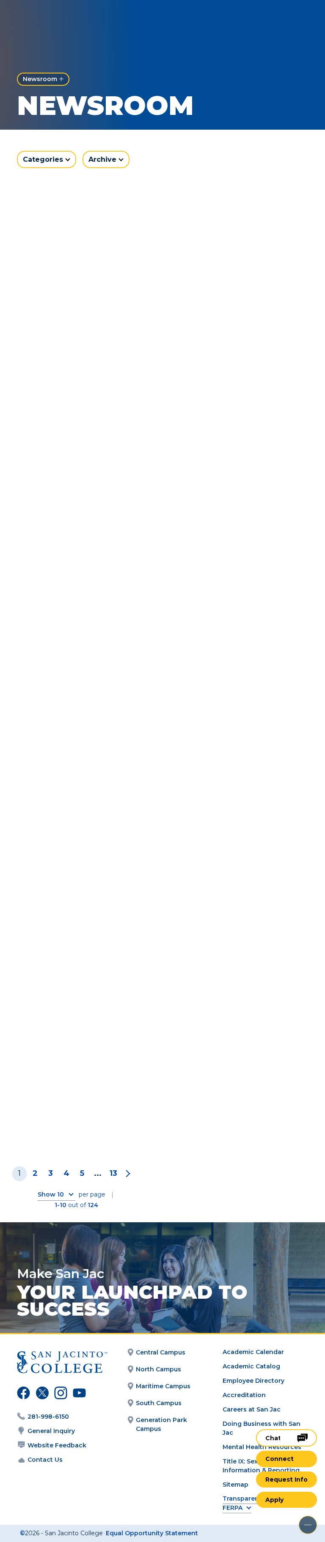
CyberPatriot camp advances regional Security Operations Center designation (87, 912)
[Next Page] (126, 1173)
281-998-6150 (48, 1416)
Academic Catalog (251, 1366)
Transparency (244, 1498)
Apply (274, 1500)
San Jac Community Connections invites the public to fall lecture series (86, 325)
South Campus (159, 1403)
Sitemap (235, 1484)
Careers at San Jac (252, 1409)
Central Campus (160, 1352)
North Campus (158, 1369)
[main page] (56, 19)
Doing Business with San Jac (261, 1428)
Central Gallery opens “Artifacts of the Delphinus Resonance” (237, 713)
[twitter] (41, 1394)
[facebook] (22, 1394)
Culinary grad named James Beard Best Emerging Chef (223, 1112)
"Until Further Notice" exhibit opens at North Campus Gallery (227, 519)
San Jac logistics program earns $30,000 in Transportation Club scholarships (234, 912)
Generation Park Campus (161, 1424)
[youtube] (77, 1394)
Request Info (286, 1479)
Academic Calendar (253, 1352)
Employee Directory (253, 1380)
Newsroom (40, 79)
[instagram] (59, 1394)
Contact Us (45, 1459)
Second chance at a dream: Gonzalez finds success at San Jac (77, 1112)
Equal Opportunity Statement (152, 1533)
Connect (279, 1459)
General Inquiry (51, 1431)
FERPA (232, 1508)
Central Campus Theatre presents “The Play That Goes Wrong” (81, 713)
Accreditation (244, 1395)
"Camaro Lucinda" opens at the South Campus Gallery (82, 519)
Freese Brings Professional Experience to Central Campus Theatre (237, 325)
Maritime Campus (163, 1386)
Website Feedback (57, 1445)
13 (113, 1173)
